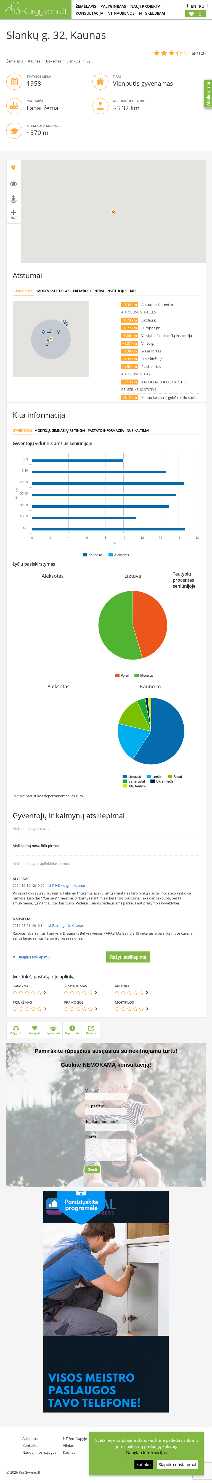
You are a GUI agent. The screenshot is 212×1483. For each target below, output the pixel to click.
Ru (201, 6)
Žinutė (91, 1137)
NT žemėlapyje (75, 1438)
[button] (48, 331)
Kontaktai (30, 1445)
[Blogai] (21, 992)
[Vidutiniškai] (27, 992)
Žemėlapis (86, 6)
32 (88, 61)
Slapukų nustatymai (177, 1464)
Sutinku (143, 1464)
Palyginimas (113, 6)
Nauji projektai (145, 6)
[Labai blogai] (15, 992)
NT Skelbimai (152, 13)
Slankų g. (74, 61)
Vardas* (92, 1090)
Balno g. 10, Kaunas (68, 925)
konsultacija (89, 13)
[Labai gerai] (39, 992)
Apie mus (30, 1438)
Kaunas (34, 61)
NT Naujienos (121, 13)
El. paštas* (94, 1106)
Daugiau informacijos (146, 1452)
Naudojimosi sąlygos (39, 1452)
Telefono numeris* (101, 1121)
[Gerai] (33, 992)
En (193, 6)
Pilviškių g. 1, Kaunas (69, 885)
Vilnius (68, 1445)
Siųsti (92, 1169)
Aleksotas (53, 61)
